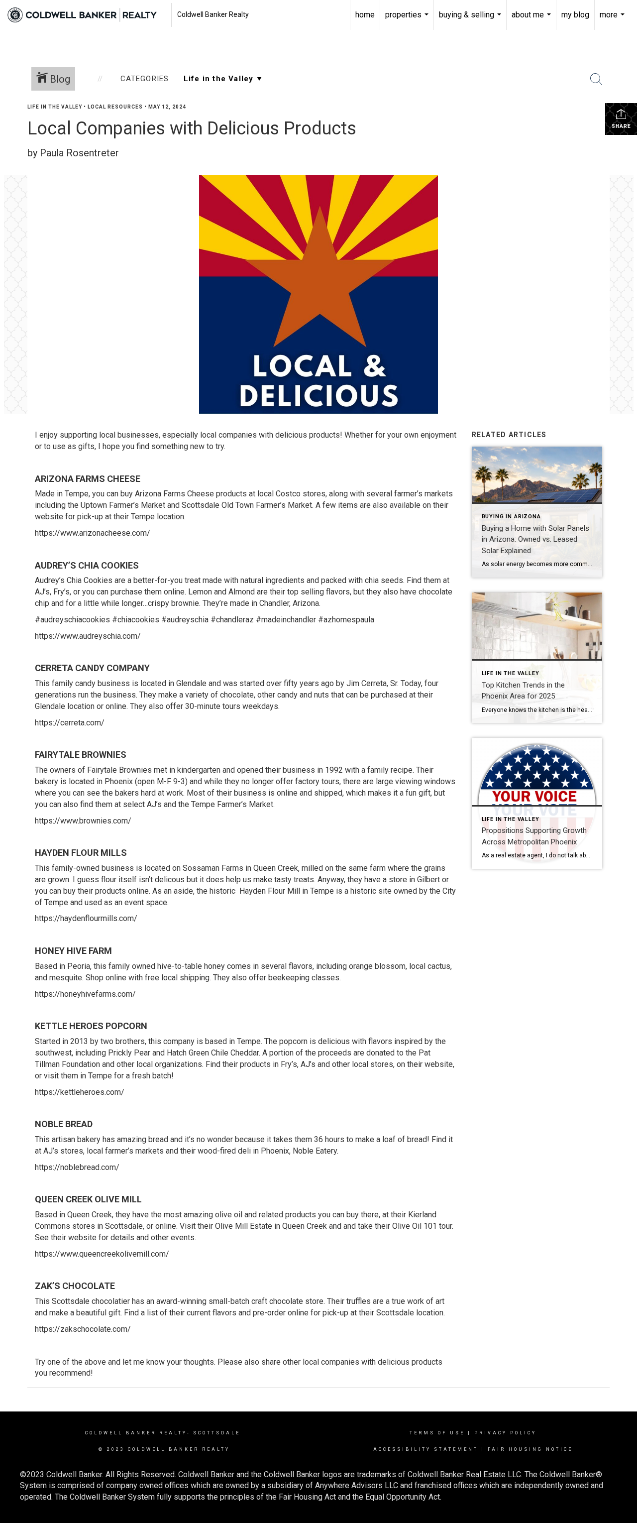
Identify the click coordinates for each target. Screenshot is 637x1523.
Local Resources (115, 107)
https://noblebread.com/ (77, 1167)
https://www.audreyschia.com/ (88, 636)
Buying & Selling (471, 20)
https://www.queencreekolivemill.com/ (102, 1254)
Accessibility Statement (425, 1449)
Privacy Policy (505, 1432)
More (613, 20)
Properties (408, 20)
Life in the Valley (54, 107)
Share (621, 126)
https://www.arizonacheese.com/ (92, 533)
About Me (532, 20)
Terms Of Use (437, 1432)
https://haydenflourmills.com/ (86, 918)
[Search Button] (596, 79)
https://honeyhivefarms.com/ (85, 994)
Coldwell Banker (120, 1432)
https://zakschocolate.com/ (83, 1329)
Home (365, 14)
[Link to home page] (87, 15)
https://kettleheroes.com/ (79, 1092)
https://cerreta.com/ (70, 722)
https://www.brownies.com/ (83, 820)
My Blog (575, 14)
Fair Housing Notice (530, 1449)
